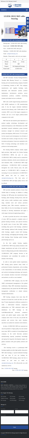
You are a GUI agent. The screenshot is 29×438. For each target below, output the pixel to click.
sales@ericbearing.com (12, 53)
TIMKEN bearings (4, 398)
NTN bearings (21, 400)
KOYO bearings (22, 398)
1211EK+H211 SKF (9, 368)
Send (14, 427)
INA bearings (21, 396)
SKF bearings (3, 396)
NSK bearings (12, 398)
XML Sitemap (3, 434)
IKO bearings (3, 400)
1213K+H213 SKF (19, 370)
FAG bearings (12, 396)
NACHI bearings (13, 400)
